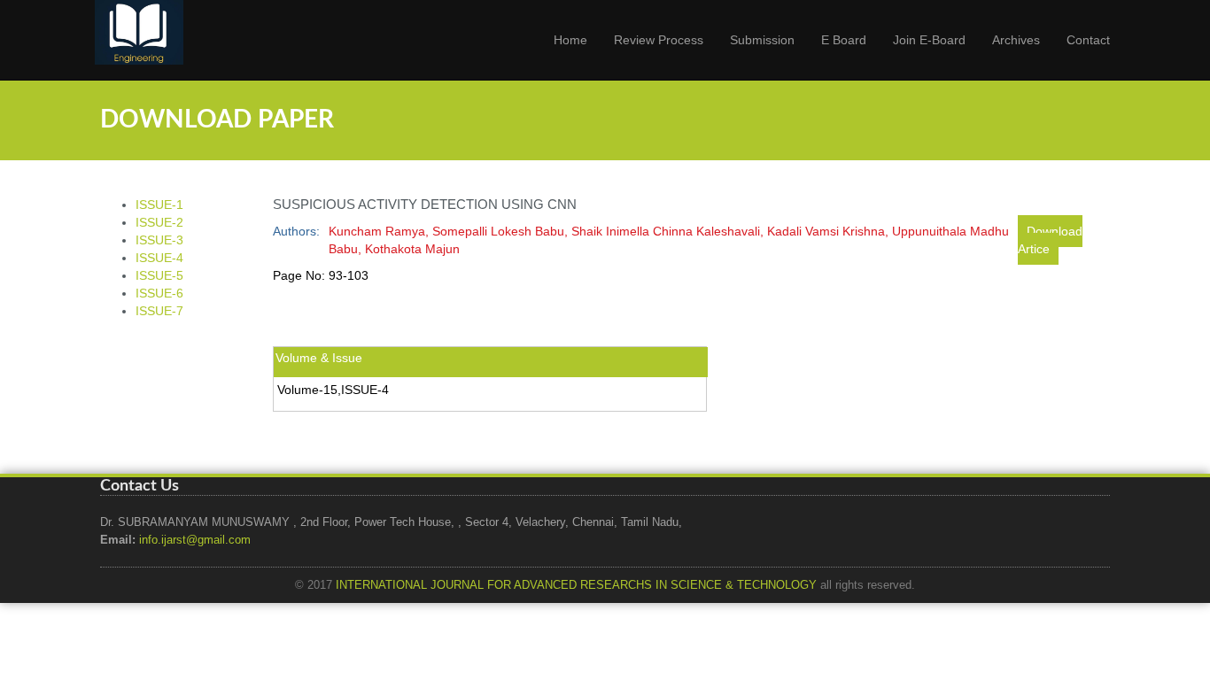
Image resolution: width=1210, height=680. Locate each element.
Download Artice (1050, 240)
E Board (843, 40)
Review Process (658, 40)
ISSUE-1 (159, 204)
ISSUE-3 (159, 240)
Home (570, 40)
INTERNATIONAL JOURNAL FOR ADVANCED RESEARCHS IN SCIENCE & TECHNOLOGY (576, 585)
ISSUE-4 (159, 258)
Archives (1016, 40)
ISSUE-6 (159, 293)
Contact (1088, 40)
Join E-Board (929, 40)
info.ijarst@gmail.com (195, 540)
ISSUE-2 (159, 222)
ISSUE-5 (159, 275)
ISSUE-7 (159, 311)
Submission (762, 40)
